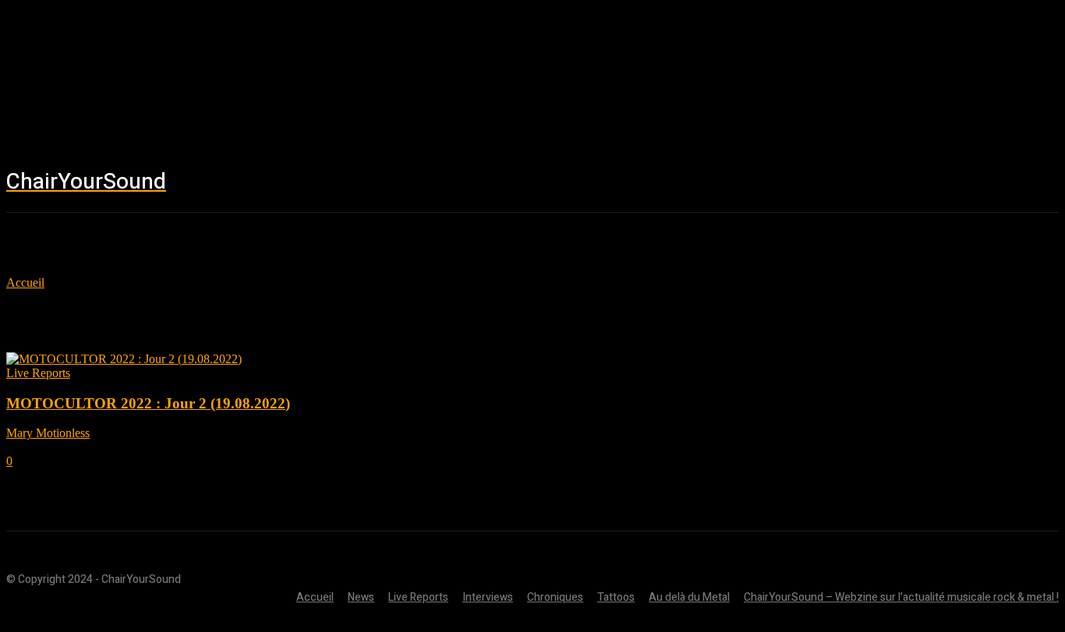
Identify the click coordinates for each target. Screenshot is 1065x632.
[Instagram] (934, 183)
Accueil (25, 282)
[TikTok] (981, 183)
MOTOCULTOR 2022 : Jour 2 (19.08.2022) (148, 403)
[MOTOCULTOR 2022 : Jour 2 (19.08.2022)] (124, 358)
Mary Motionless (48, 433)
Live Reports (38, 373)
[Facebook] (888, 183)
